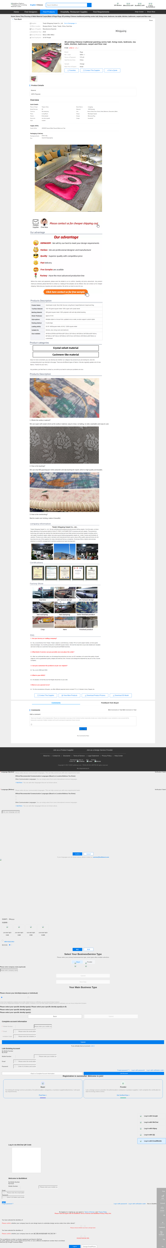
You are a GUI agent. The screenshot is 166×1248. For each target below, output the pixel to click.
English (33, 5)
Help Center (139, 12)
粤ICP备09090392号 (83, 768)
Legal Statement (93, 756)
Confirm (77, 854)
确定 (77, 949)
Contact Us (56, 756)
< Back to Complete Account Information (42, 1073)
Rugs (59, 16)
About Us (46, 756)
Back (55, 1016)
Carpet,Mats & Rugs (50, 16)
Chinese (40, 5)
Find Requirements (101, 12)
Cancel (88, 854)
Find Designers (30, 12)
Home (16, 12)
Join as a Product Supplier (63, 750)
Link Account (124, 1073)
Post (83, 729)
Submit (83, 976)
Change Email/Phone (89, 1246)
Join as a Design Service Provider (100, 750)
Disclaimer (66, 756)
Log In (4, 1202)
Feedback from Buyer (110, 703)
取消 (88, 949)
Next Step (83, 982)
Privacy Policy (107, 756)
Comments (56, 703)
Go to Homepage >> (70, 23)
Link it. (93, 1046)
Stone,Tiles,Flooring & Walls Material (29, 16)
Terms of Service (79, 756)
